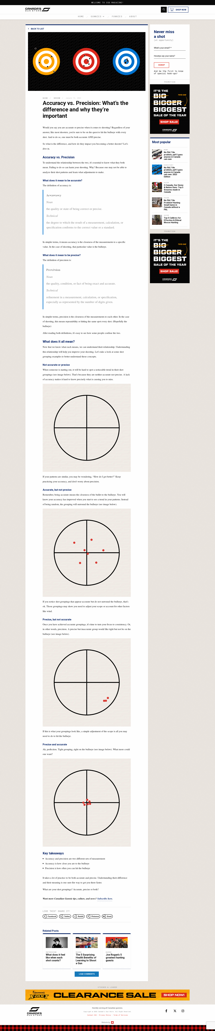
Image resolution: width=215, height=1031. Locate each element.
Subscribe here (104, 898)
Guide (45, 98)
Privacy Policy (105, 1015)
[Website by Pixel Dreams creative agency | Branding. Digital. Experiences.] (112, 1022)
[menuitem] (82, 16)
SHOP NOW (181, 10)
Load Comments (87, 974)
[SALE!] (170, 108)
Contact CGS (92, 1015)
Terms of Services (120, 1015)
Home (81, 16)
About (133, 16)
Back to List (37, 29)
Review (57, 98)
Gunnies (96, 16)
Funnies (117, 16)
